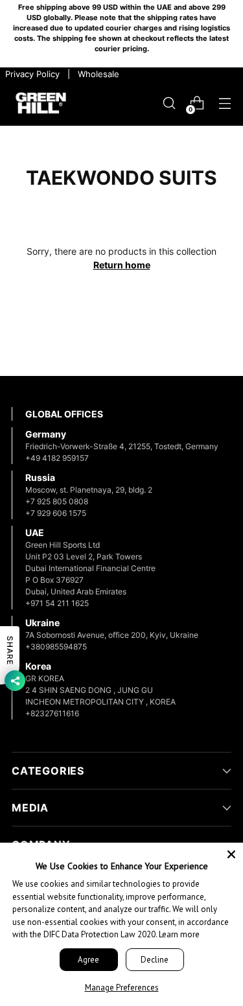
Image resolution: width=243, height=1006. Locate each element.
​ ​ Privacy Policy (31, 74)
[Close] (231, 854)
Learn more (179, 934)
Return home (121, 265)
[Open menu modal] (224, 103)
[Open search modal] (169, 103)
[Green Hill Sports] (41, 103)
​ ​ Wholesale (96, 74)
